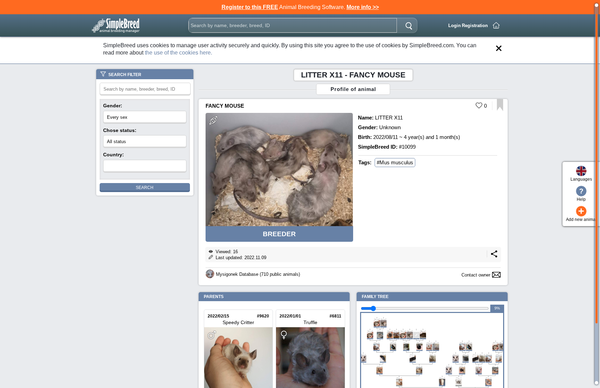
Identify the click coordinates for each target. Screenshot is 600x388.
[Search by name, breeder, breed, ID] (408, 25)
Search (144, 187)
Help (581, 194)
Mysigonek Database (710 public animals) (258, 274)
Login (454, 25)
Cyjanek (449, 366)
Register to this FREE (250, 7)
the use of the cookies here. (178, 53)
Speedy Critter (238, 322)
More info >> (363, 7)
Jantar (379, 366)
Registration (475, 25)
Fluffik (478, 366)
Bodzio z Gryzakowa (377, 319)
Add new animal (581, 214)
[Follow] (500, 109)
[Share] (494, 255)
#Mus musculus (395, 162)
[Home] (496, 25)
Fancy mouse (225, 106)
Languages (581, 179)
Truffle (310, 322)
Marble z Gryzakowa (383, 319)
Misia (419, 366)
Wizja (461, 366)
